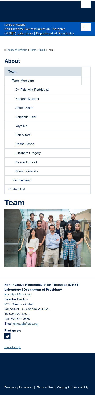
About (42, 50)
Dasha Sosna (24, 144)
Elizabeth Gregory (28, 153)
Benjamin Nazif (25, 116)
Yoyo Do (21, 126)
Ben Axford (23, 135)
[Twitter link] (7, 338)
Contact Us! (16, 189)
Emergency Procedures (18, 387)
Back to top (12, 347)
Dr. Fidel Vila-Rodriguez (32, 89)
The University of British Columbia (34, 9)
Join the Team (22, 180)
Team (12, 71)
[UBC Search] (86, 5)
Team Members (23, 80)
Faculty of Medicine (16, 50)
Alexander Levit (26, 162)
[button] (85, 71)
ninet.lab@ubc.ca (25, 323)
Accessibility (80, 387)
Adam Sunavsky (26, 171)
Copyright (63, 387)
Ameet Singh (24, 107)
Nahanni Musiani (27, 98)
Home (33, 50)
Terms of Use (45, 387)
